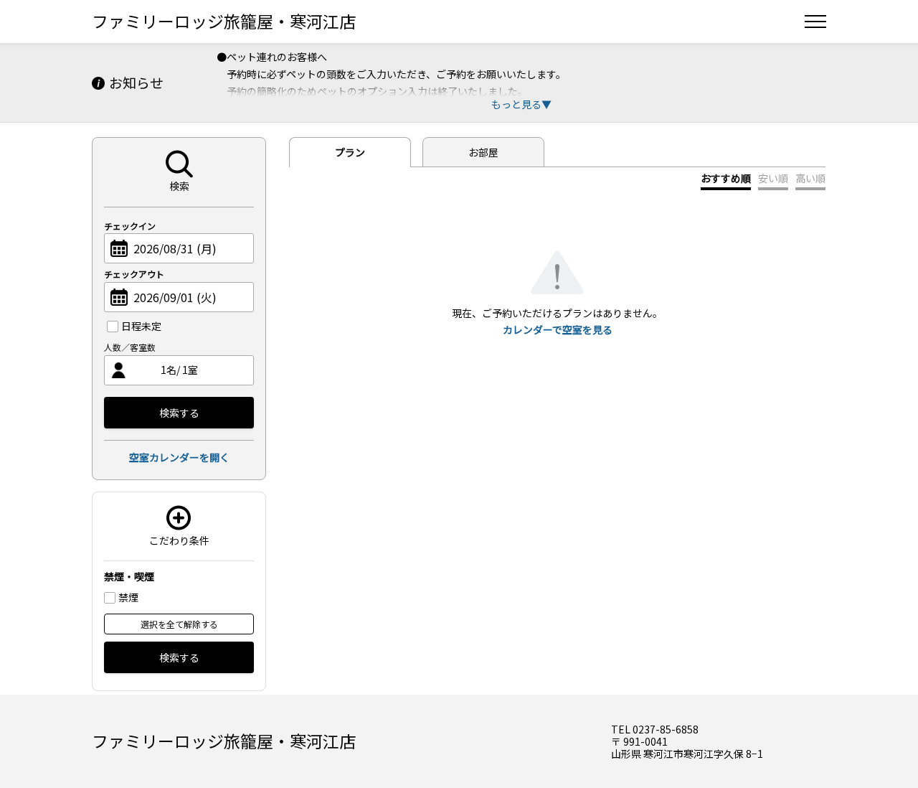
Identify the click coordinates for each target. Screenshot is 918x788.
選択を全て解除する (179, 624)
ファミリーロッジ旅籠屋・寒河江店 (224, 21)
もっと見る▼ (521, 104)
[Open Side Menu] (815, 21)
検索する (179, 412)
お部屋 (483, 152)
